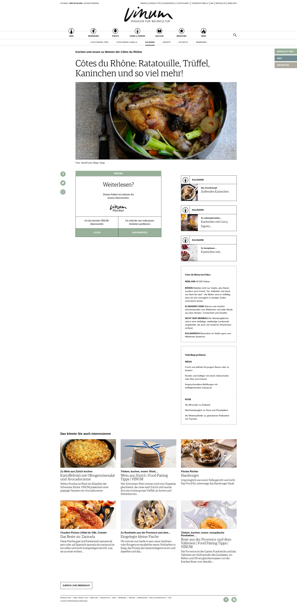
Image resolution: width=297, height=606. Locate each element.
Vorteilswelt (183, 3)
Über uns (94, 598)
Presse (132, 598)
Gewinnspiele (168, 3)
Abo (212, 3)
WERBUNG (283, 65)
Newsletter (155, 3)
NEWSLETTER (285, 51)
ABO (279, 58)
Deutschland (75, 3)
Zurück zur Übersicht (76, 585)
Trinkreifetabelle (200, 3)
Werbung (122, 598)
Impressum (142, 598)
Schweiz (64, 3)
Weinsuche (220, 3)
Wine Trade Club (80, 598)
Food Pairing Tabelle (126, 42)
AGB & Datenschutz (157, 598)
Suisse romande (91, 3)
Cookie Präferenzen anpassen (73, 601)
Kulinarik (150, 42)
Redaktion (105, 598)
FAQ (169, 598)
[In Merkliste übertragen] (63, 192)
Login (97, 232)
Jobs (114, 598)
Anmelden (232, 3)
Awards (144, 3)
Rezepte (166, 42)
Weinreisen (201, 42)
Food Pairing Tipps (99, 42)
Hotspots (183, 42)
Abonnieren (139, 232)
